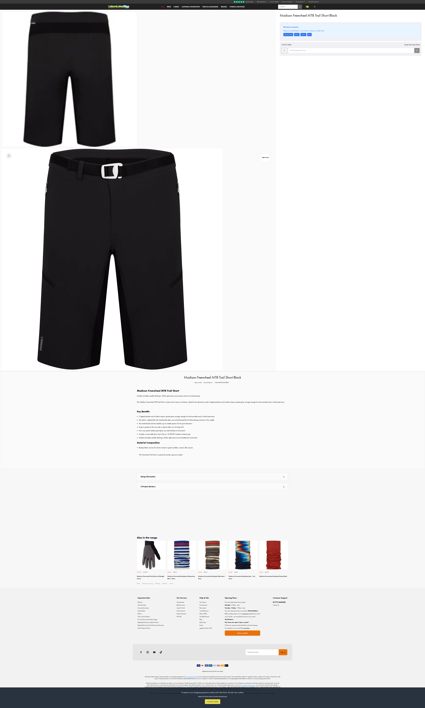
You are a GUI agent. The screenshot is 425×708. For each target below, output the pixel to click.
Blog (201, 619)
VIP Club (179, 617)
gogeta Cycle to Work (206, 628)
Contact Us (276, 605)
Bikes (169, 7)
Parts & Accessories (210, 7)
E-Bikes (176, 7)
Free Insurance (181, 611)
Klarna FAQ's (203, 614)
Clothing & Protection (191, 7)
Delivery (140, 602)
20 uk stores (274, 2)
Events (201, 625)
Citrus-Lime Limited (218, 671)
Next (286, 561)
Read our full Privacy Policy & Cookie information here (212, 696)
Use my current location (284, 50)
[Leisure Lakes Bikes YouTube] (154, 652)
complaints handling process (248, 685)
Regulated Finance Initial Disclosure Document (151, 625)
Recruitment (203, 608)
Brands (224, 7)
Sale (162, 7)
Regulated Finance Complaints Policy (148, 622)
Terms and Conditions (144, 617)
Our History (203, 602)
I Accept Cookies (212, 701)
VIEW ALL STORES (242, 633)
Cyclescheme (141, 611)
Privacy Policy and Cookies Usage (147, 619)
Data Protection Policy (144, 628)
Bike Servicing (181, 605)
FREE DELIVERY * (262, 2)
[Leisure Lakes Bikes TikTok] (160, 652)
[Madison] (265, 157)
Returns (140, 614)
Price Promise (203, 605)
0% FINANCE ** (300, 2)
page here (246, 628)
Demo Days (203, 622)
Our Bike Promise (204, 617)
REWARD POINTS (313, 2)
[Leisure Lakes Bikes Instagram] (147, 652)
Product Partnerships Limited (191, 676)
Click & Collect (287, 2)
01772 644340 (279, 602)
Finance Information (143, 608)
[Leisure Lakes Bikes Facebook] (141, 652)
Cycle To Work (181, 608)
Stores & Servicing (237, 7)
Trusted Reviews (204, 611)
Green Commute (181, 614)
